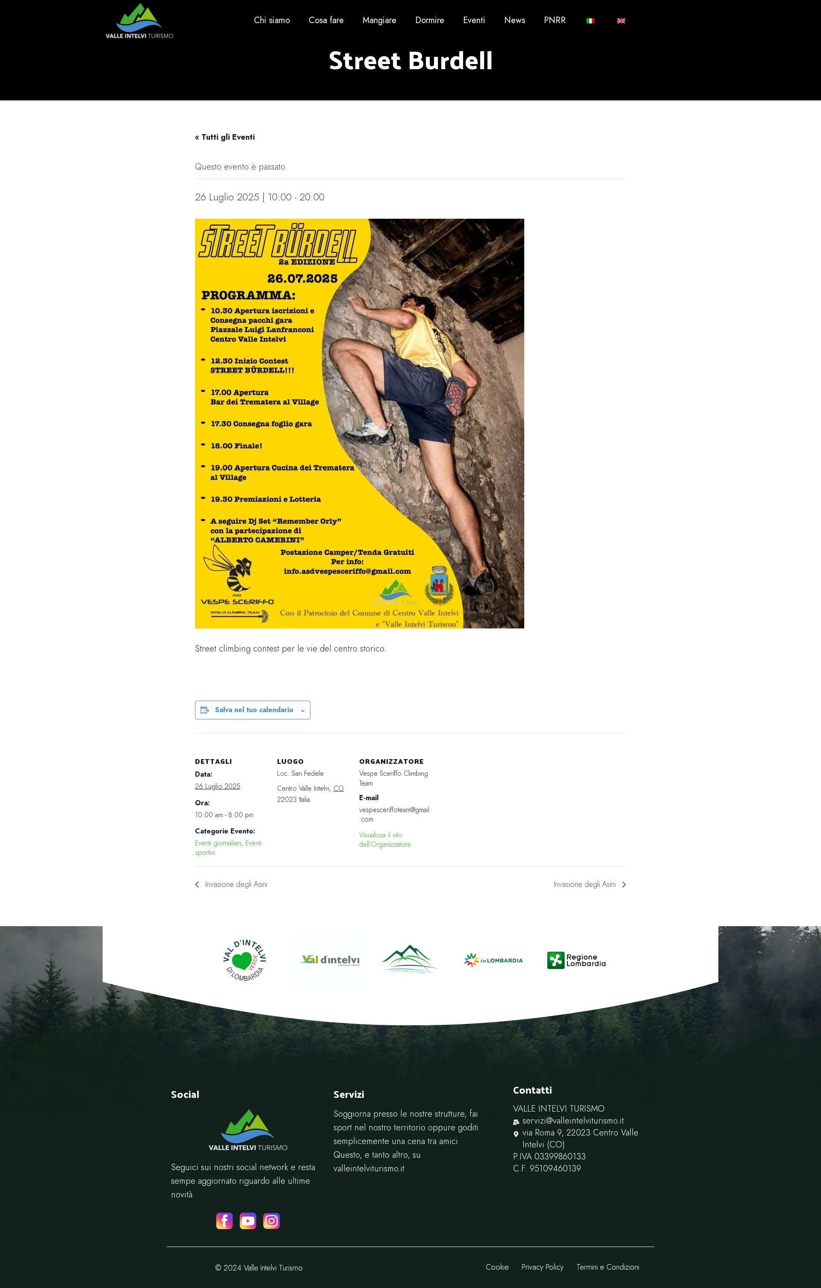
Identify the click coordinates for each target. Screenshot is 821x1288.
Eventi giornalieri (218, 843)
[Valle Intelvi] (174, 20)
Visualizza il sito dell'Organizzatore (385, 839)
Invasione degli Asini (235, 884)
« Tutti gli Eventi (225, 137)
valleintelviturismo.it (369, 1168)
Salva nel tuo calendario (254, 710)
